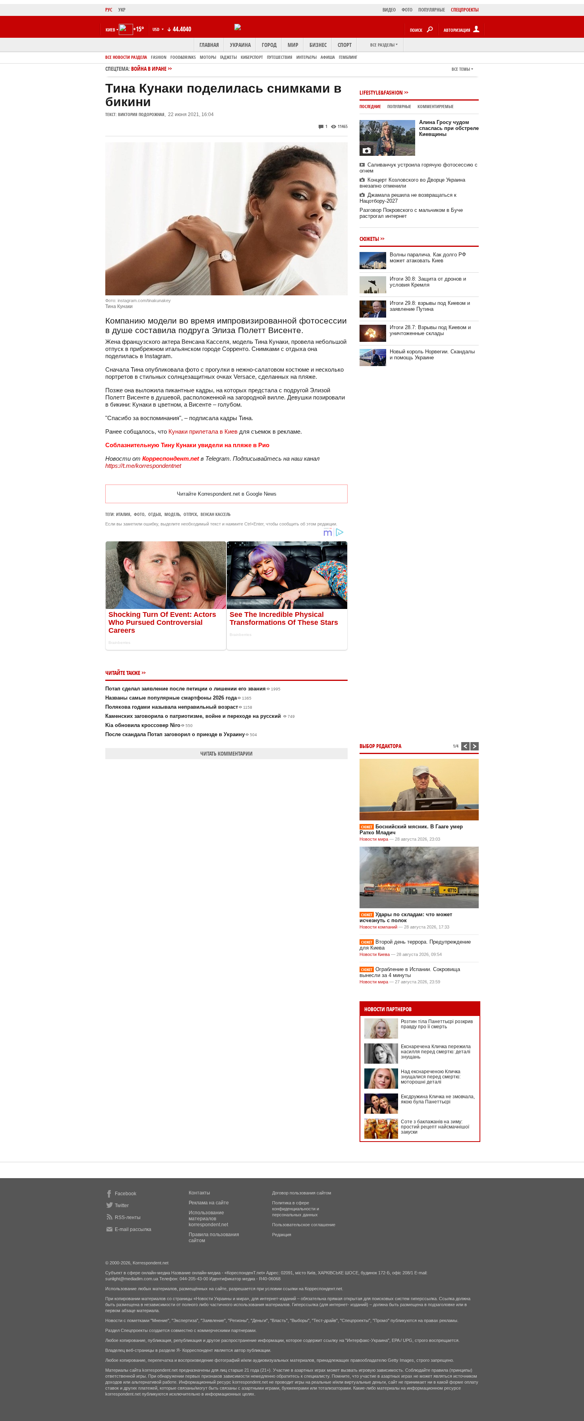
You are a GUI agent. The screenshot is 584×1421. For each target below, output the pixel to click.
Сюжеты (369, 238)
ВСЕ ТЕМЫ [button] (461, 69)
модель (172, 514)
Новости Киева (375, 954)
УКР (122, 9)
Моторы (208, 57)
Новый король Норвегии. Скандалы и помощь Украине (432, 355)
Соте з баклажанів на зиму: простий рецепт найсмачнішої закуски (435, 1127)
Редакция (281, 1234)
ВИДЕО (389, 9)
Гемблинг (348, 57)
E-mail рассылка (133, 1229)
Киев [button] (110, 30)
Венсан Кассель (215, 514)
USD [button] (157, 29)
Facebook (125, 1193)
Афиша (328, 57)
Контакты (199, 1193)
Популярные (399, 106)
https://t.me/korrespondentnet (143, 465)
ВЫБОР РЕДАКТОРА (380, 746)
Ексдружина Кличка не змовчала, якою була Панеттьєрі (438, 1099)
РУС (108, 9)
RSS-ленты (128, 1217)
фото (139, 514)
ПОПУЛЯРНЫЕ (431, 9)
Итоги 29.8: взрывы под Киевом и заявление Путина (430, 306)
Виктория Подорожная (141, 114)
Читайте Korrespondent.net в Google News (227, 494)
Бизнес (318, 44)
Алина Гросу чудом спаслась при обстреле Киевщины (449, 128)
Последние (370, 106)
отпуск (190, 514)
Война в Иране (148, 68)
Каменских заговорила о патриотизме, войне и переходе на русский (200, 716)
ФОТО (407, 9)
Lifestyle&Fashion (381, 92)
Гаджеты (228, 57)
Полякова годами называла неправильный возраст (178, 707)
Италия (123, 514)
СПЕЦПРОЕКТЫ (465, 9)
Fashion (158, 57)
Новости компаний (378, 927)
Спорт (345, 44)
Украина (240, 44)
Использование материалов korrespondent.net (208, 1218)
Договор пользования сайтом (301, 1192)
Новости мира (374, 839)
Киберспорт (252, 57)
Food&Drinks (183, 57)
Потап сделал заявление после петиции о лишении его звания (192, 689)
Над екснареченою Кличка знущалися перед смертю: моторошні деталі (430, 1077)
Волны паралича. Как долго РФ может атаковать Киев (428, 258)
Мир (293, 44)
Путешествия (279, 57)
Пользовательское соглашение (303, 1224)
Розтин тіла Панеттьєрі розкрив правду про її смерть (437, 1024)
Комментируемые (436, 106)
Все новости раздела (126, 57)
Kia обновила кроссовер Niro (149, 725)
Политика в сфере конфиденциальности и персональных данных (295, 1208)
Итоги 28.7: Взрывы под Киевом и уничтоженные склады (430, 330)
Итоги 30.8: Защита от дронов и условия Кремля (428, 282)
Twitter (122, 1205)
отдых (154, 514)
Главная (209, 44)
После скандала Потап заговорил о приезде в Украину (181, 734)
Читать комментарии (226, 753)
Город (269, 44)
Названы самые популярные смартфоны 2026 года (178, 698)
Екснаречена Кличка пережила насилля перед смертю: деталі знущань (436, 1052)
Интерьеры (306, 57)
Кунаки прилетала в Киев (203, 431)
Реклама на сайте (209, 1203)
